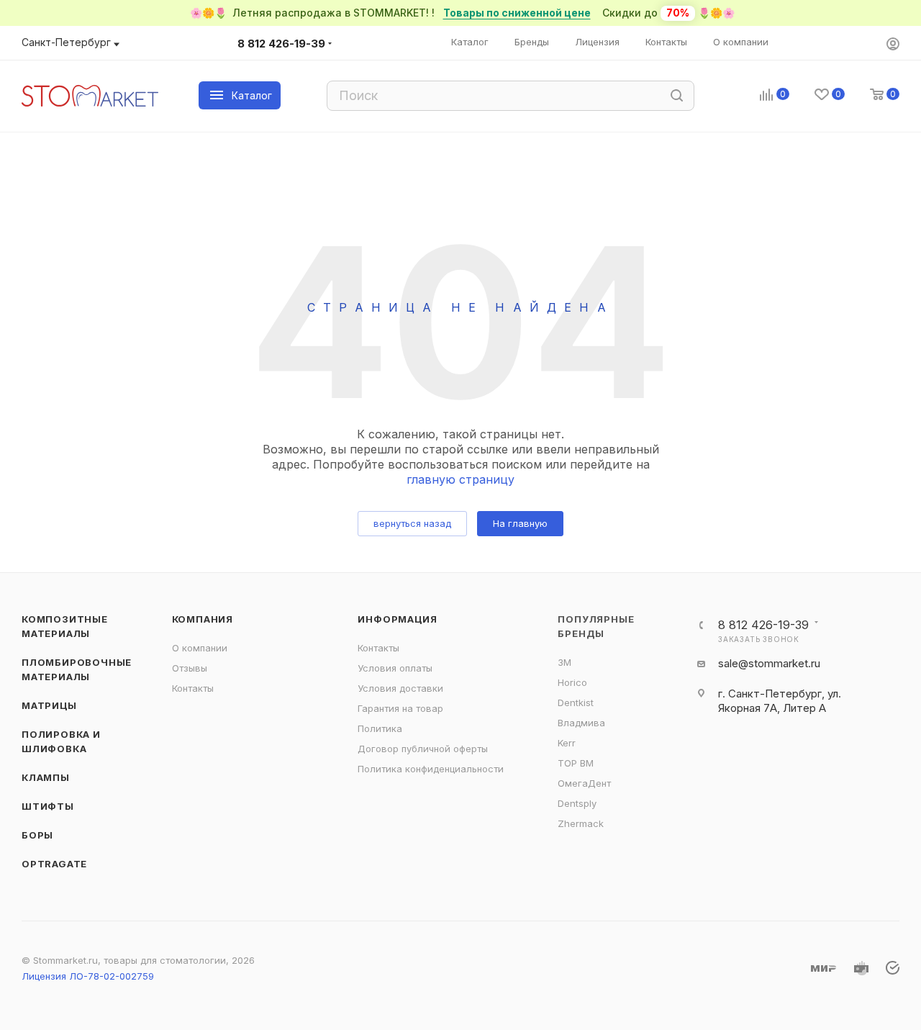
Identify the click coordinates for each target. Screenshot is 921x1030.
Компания (202, 619)
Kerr (567, 743)
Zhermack (581, 823)
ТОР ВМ (576, 763)
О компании (199, 648)
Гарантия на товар (400, 708)
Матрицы (49, 705)
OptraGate (54, 863)
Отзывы (189, 668)
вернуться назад (412, 523)
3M (564, 662)
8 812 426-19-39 (281, 43)
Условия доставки (400, 688)
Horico (572, 682)
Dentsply (577, 803)
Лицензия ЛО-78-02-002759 (88, 976)
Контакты (193, 688)
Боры (37, 835)
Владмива (581, 722)
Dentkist (576, 702)
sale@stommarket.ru (769, 663)
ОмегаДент (584, 783)
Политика (380, 728)
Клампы (46, 777)
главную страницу (460, 479)
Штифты (48, 806)
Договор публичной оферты (423, 748)
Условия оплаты (395, 668)
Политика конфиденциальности (431, 768)
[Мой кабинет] (892, 45)
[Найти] (676, 96)
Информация (397, 619)
